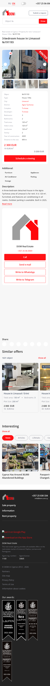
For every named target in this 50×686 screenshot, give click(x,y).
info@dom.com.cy (41, 498)
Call (25, 257)
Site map (6, 575)
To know (25, 108)
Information (8, 510)
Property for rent (25, 32)
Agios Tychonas (28, 105)
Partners (6, 571)
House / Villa (6, 34)
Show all (42, 358)
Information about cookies (13, 588)
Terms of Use (8, 584)
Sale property (9, 505)
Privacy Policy (8, 580)
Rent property (9, 516)
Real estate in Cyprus (10, 32)
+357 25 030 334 (40, 495)
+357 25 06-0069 (25, 250)
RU (9, 3)
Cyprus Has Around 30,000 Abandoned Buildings (15, 476)
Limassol (36, 32)
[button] (44, 64)
